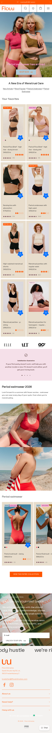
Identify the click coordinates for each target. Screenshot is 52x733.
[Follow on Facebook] (4, 684)
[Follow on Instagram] (11, 684)
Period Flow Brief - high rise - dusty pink (38, 148)
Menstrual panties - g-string (12, 323)
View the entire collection (26, 574)
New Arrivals (8, 89)
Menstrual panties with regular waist (38, 265)
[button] (33, 8)
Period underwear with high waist (38, 206)
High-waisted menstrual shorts (13, 265)
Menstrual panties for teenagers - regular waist (37, 323)
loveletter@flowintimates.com (14, 679)
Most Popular (20, 89)
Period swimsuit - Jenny (14, 554)
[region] (26, 362)
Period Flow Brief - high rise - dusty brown (12, 148)
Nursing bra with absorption (9, 206)
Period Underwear (34, 89)
